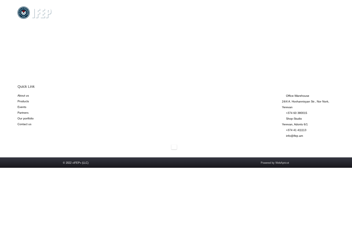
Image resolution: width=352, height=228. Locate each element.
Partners (203, 12)
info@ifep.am (294, 135)
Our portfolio (26, 118)
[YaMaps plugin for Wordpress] (174, 147)
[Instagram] (272, 144)
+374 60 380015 (296, 113)
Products (163, 12)
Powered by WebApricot (275, 162)
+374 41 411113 (296, 130)
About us (141, 12)
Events (183, 12)
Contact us (226, 12)
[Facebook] (264, 144)
